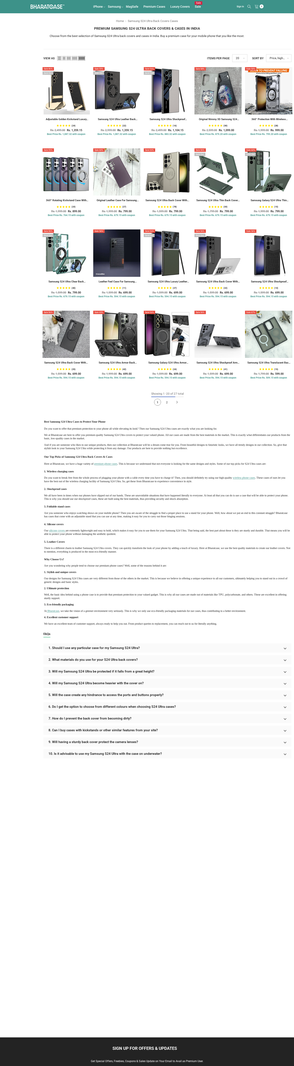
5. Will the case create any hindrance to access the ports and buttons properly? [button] (106, 695)
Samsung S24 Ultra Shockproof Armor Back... (218, 363)
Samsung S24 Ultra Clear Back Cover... (66, 282)
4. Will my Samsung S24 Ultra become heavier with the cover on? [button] (96, 683)
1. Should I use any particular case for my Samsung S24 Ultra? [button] (94, 648)
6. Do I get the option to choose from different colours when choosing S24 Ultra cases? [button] (112, 707)
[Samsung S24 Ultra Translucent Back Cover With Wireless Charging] (268, 334)
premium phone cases (105, 463)
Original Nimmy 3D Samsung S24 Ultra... (218, 119)
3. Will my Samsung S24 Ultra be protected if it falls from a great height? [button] (101, 671)
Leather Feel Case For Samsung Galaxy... (117, 282)
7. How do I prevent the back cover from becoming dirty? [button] (89, 718)
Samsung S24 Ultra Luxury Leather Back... (167, 282)
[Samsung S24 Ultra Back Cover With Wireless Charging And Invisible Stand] (66, 334)
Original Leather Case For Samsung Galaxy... (117, 200)
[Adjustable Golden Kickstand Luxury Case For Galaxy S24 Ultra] (66, 90)
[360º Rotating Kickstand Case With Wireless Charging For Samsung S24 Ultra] (66, 172)
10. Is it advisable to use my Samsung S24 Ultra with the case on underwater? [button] (105, 754)
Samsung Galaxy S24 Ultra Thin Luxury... (269, 200)
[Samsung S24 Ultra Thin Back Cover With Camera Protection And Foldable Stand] (218, 172)
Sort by (258, 58)
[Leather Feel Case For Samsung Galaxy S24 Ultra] (117, 253)
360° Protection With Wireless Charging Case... (268, 119)
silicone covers (57, 530)
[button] (59, 58)
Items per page (218, 58)
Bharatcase (53, 610)
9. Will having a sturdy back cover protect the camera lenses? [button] (93, 742)
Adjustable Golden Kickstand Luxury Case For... (66, 119)
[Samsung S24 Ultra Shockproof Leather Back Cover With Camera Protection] (167, 90)
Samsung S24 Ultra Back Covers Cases (153, 21)
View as (49, 58)
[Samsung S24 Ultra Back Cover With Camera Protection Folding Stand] (167, 172)
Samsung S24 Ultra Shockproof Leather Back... (167, 119)
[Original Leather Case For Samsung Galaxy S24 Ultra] (117, 172)
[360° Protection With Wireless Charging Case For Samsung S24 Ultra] (268, 90)
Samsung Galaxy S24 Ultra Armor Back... (167, 363)
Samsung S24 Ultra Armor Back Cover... (117, 363)
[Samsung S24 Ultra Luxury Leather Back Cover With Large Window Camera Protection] (167, 253)
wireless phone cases (244, 477)
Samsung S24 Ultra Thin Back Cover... (218, 200)
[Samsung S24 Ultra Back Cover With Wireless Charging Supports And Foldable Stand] (218, 253)
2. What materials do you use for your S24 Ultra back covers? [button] (93, 660)
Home (120, 21)
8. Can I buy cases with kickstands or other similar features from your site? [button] (103, 730)
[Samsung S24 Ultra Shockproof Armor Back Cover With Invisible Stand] (218, 334)
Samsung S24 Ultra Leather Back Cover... (117, 119)
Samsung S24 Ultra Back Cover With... (167, 200)
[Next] (177, 402)
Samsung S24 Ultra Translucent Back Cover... (268, 363)
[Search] (249, 6)
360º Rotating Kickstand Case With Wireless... (66, 200)
